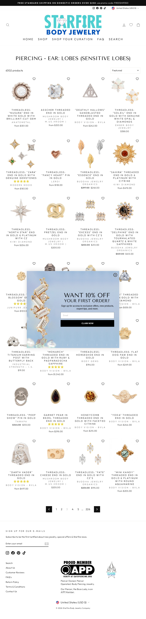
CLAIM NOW (87, 323)
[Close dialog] (115, 275)
